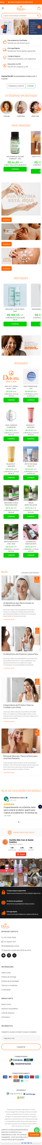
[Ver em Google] (6, 798)
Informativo (5, 1017)
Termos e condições (9, 985)
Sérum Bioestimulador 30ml (31, 505)
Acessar (6, 219)
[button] (16, 33)
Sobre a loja (5, 972)
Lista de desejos (7, 1013)
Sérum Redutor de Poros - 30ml (15, 310)
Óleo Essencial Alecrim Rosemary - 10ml (15, 158)
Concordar (34, 1134)
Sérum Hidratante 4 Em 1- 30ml (11, 543)
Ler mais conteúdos (30, 573)
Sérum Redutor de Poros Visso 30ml (11, 504)
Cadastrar (21, 1047)
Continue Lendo (9, 619)
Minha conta (6, 1004)
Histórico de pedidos (9, 1008)
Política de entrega (8, 977)
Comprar (15, 169)
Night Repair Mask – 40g (31, 387)
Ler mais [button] (7, 815)
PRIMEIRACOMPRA (16, 86)
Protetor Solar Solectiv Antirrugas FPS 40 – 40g (30, 467)
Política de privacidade (10, 981)
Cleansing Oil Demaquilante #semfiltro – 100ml (31, 544)
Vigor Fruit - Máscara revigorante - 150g (31, 427)
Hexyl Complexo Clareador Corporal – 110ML (11, 427)
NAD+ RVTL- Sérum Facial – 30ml (11, 387)
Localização (6, 989)
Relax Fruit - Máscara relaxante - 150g (11, 466)
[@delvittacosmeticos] (5, 842)
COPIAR (30, 86)
